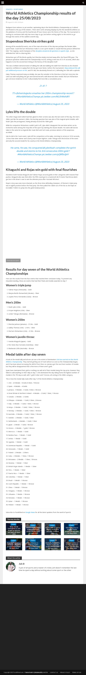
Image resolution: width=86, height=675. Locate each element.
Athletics (9, 9)
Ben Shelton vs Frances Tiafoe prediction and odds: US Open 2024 (33, 545)
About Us (29, 672)
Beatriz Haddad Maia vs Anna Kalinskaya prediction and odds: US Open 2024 (33, 530)
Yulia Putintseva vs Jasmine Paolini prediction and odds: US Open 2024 (72, 530)
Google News (30, 512)
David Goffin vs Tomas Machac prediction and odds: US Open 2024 (52, 530)
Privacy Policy (65, 672)
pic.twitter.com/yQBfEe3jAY (55, 154)
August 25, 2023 (61, 103)
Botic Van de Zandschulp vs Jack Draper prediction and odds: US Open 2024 (14, 530)
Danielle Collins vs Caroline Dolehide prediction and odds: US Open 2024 (72, 545)
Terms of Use (76, 672)
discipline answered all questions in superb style (52, 51)
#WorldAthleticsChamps (28, 96)
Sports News (18, 9)
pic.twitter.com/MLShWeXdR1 (55, 96)
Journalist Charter (41, 672)
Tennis (13, 524)
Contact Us (54, 672)
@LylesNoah (49, 147)
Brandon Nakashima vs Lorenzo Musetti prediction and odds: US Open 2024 (14, 545)
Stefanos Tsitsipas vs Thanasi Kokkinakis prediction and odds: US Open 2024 (53, 545)
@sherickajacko (23, 93)
